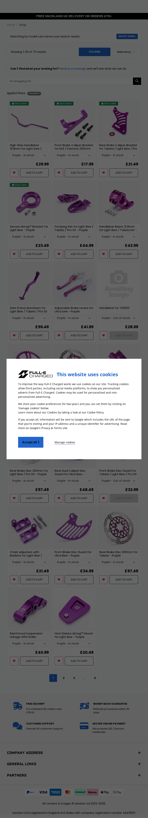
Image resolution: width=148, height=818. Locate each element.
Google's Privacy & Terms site (48, 428)
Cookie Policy (95, 412)
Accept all (29, 442)
